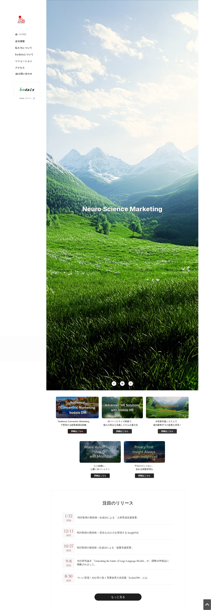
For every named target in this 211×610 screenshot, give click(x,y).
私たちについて (23, 47)
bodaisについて (24, 54)
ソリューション (23, 61)
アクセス (20, 67)
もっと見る (118, 597)
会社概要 (20, 41)
